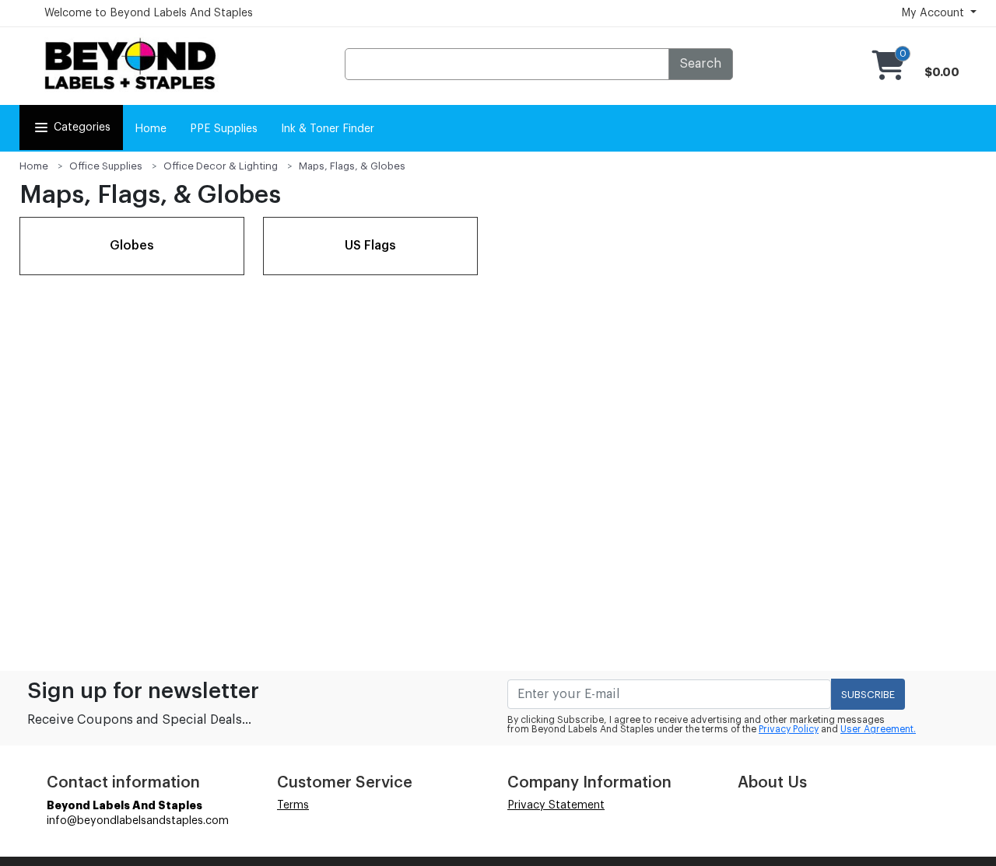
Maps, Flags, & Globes (352, 166)
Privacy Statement (556, 805)
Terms (293, 805)
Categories (82, 127)
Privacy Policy (789, 729)
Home (151, 129)
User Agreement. (878, 729)
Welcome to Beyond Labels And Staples (148, 13)
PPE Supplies (224, 129)
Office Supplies (105, 166)
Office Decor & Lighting (220, 166)
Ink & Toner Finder (327, 129)
